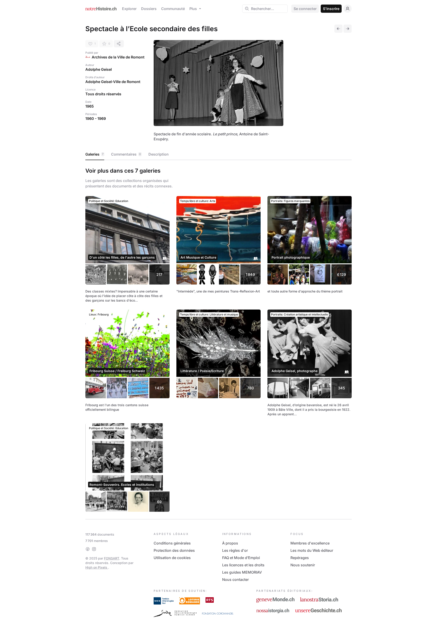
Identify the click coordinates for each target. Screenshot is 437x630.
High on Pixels (96, 567)
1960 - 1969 (95, 118)
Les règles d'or (235, 550)
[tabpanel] (218, 339)
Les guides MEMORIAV (242, 572)
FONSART (111, 558)
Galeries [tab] (94, 154)
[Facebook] (87, 549)
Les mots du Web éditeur (311, 550)
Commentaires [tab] (126, 154)
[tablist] (218, 154)
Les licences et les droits (243, 565)
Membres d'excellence (310, 543)
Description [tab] (158, 154)
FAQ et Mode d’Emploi (241, 557)
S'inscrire (331, 8)
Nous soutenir (302, 565)
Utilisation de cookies (172, 557)
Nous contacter (235, 579)
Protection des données (174, 550)
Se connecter (305, 8)
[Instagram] (94, 549)
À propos (230, 543)
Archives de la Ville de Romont (118, 57)
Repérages (299, 557)
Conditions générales (172, 543)
